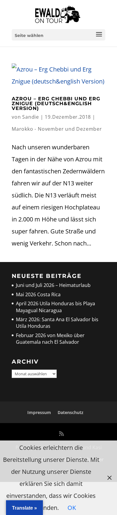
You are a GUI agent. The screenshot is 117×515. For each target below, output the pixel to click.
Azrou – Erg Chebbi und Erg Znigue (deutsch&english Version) (56, 103)
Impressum (39, 412)
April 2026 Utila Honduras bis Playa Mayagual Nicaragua (55, 306)
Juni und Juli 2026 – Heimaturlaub (53, 285)
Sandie (30, 117)
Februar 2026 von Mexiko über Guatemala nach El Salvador (50, 338)
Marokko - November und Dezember (57, 129)
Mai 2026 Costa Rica (38, 294)
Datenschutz (70, 412)
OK (72, 508)
